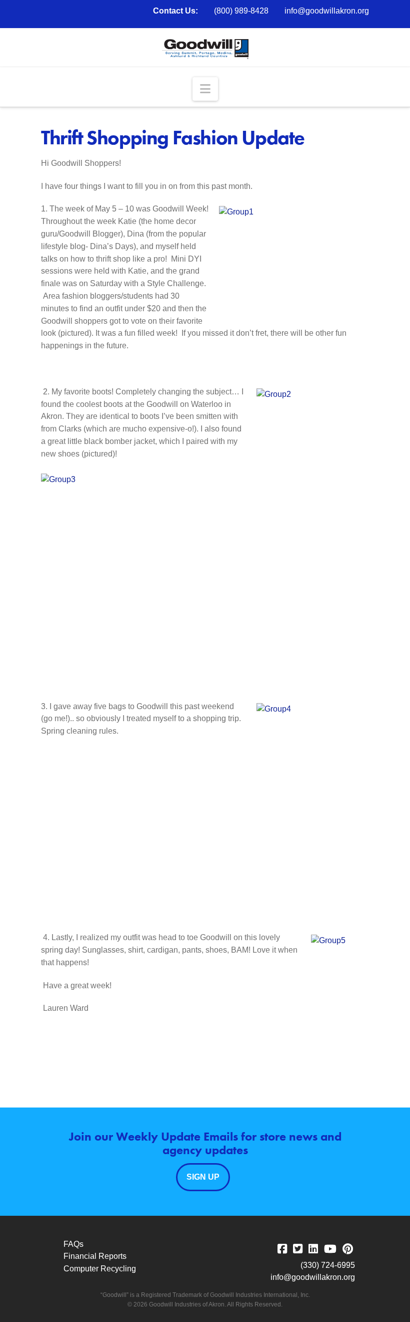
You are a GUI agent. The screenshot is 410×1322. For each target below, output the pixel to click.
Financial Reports (95, 1256)
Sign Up (203, 1177)
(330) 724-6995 (327, 1265)
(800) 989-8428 (241, 11)
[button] (205, 89)
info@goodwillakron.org (326, 11)
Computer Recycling (100, 1268)
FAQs (74, 1244)
